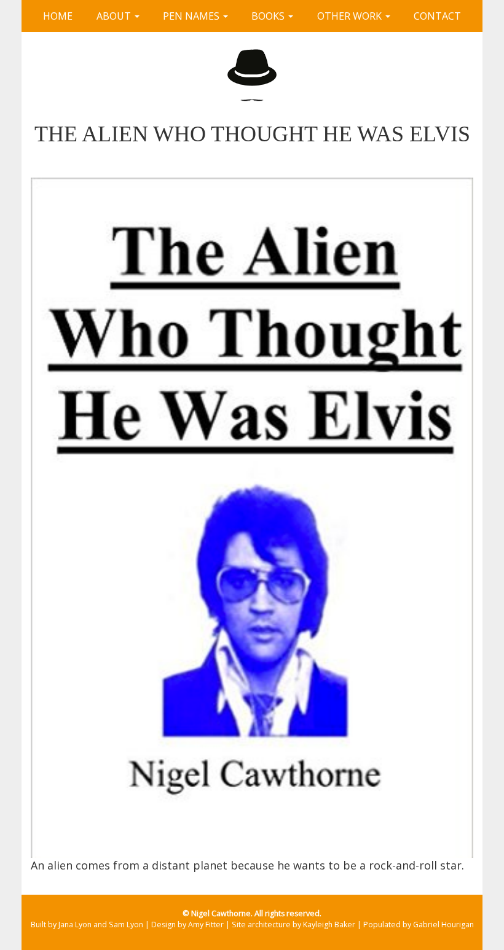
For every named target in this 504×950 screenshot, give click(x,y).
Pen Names (192, 16)
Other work (350, 16)
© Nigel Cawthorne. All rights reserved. (252, 913)
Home (58, 16)
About (114, 16)
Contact (437, 16)
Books (269, 16)
